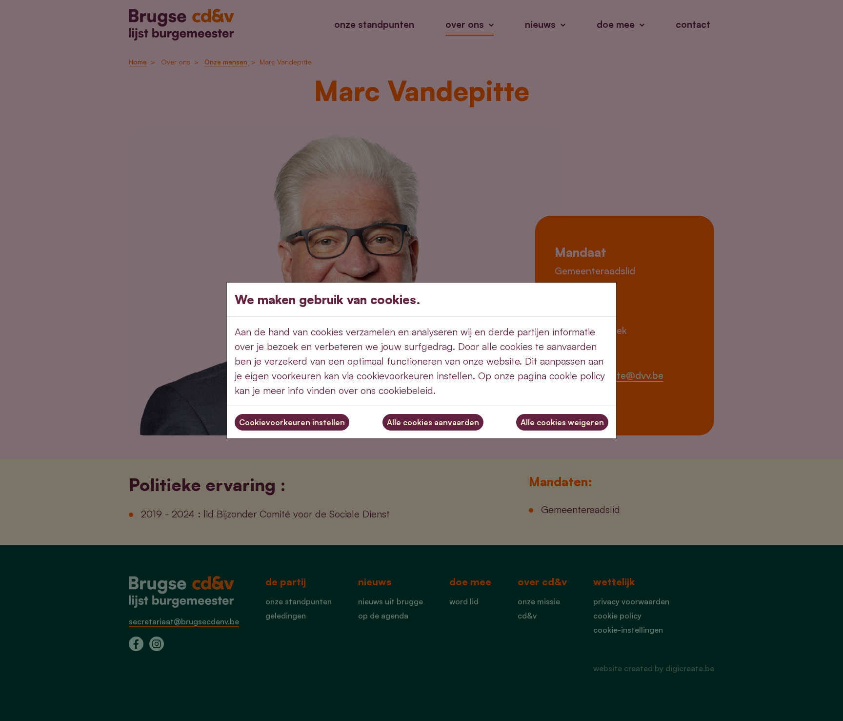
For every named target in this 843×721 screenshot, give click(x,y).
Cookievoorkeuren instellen (292, 422)
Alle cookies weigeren (562, 422)
